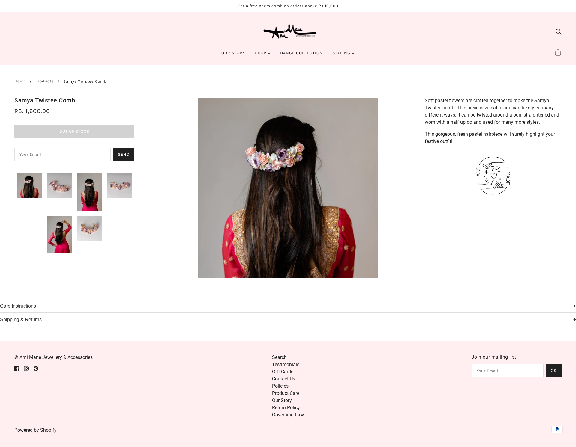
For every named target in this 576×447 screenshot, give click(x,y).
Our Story (282, 400)
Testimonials (285, 364)
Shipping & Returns (21, 319)
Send (124, 154)
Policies (280, 386)
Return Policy (286, 407)
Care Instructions (18, 306)
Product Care (285, 393)
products (44, 81)
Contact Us (283, 379)
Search (279, 357)
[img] (558, 31)
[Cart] (558, 53)
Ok (554, 370)
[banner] (288, 31)
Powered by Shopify (35, 430)
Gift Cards (282, 371)
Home (20, 81)
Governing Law (288, 415)
